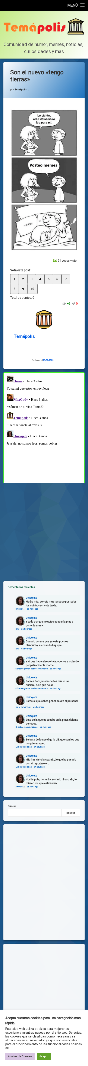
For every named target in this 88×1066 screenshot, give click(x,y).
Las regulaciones (24, 747)
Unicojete (31, 597)
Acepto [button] (43, 1056)
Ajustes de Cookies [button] (20, 1056)
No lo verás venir (23, 707)
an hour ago (32, 609)
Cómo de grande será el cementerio (32, 668)
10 (32, 289)
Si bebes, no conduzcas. (27, 727)
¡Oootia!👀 (20, 609)
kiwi (17, 629)
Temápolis (21, 89)
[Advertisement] (44, 528)
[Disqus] (44, 427)
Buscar (12, 806)
